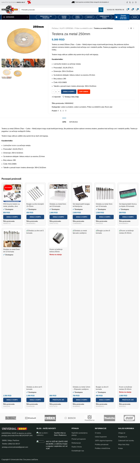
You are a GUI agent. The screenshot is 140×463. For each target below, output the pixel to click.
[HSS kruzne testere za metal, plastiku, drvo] (12, 193)
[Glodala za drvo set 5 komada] (35, 307)
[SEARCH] (101, 9)
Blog (135, 17)
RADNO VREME (64, 17)
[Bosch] (70, 418)
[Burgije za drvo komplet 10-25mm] (35, 193)
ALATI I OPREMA (66, 28)
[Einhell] (30, 418)
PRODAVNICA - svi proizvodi (46, 17)
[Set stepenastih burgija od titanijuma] (82, 193)
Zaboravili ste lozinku (126, 440)
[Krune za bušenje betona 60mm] (58, 238)
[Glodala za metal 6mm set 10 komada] (58, 193)
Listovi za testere (67, 107)
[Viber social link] (135, 2)
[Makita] (109, 418)
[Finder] (50, 418)
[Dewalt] (11, 418)
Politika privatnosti (101, 444)
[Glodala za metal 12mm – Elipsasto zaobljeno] (82, 307)
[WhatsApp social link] (132, 2)
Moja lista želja (123, 444)
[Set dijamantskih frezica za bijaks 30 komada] (128, 193)
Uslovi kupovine (101, 437)
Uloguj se (121, 433)
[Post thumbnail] (45, 434)
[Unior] (129, 418)
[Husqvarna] (90, 418)
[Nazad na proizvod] (131, 28)
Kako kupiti (78, 17)
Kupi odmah (83, 91)
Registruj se (122, 437)
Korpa (120, 448)
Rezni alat (108, 107)
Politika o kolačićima (102, 448)
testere (14, 145)
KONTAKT (90, 17)
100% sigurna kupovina (103, 440)
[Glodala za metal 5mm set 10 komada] (12, 238)
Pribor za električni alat (83, 28)
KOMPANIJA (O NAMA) (104, 17)
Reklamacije (76, 443)
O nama (98, 433)
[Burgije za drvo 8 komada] (105, 307)
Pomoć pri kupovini (79, 439)
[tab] (64, 121)
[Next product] (133, 28)
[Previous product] (128, 28)
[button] (12, 217)
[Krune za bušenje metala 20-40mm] (128, 307)
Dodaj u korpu (68, 91)
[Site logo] (29, 2)
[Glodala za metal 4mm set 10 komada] (105, 193)
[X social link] (129, 2)
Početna (55, 28)
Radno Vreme (77, 447)
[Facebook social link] (127, 2)
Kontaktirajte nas (78, 451)
